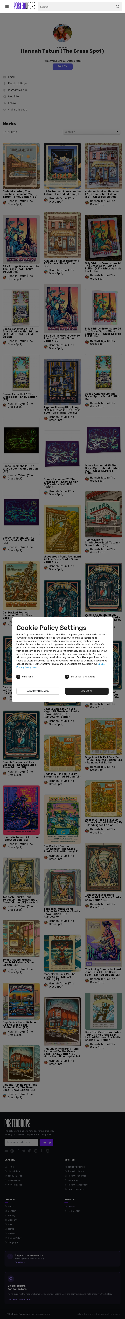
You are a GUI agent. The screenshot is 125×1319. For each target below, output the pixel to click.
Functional (27, 676)
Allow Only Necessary (38, 691)
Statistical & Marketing (83, 676)
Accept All (86, 691)
